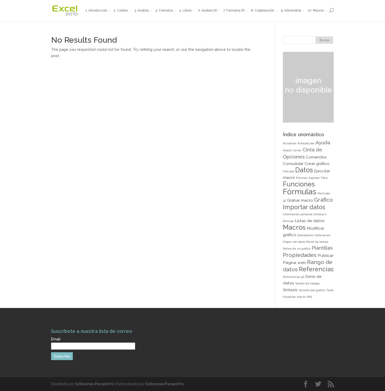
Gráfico (323, 199)
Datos (304, 170)
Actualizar (289, 143)
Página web (294, 262)
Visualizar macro (294, 296)
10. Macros (316, 10)
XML (309, 296)
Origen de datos (294, 241)
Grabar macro (300, 200)
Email (55, 339)
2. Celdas (121, 10)
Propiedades (300, 255)
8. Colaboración (262, 10)
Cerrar (297, 150)
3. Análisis (141, 10)
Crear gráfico (317, 163)
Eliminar (301, 177)
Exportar (314, 177)
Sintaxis (290, 289)
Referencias (316, 269)
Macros (294, 227)
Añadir (287, 150)
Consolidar (293, 163)
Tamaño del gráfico (312, 290)
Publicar (325, 255)
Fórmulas (299, 191)
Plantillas (322, 248)
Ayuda (323, 142)
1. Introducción (96, 10)
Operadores (305, 235)
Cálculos (288, 171)
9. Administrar (291, 10)
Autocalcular (306, 143)
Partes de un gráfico (297, 248)
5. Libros (185, 10)
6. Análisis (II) (207, 10)
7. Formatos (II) (233, 10)
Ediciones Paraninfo (94, 384)
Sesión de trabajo (307, 283)
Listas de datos (309, 220)
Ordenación (323, 235)
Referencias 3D (293, 276)
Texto (330, 290)
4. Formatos (164, 10)
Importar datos (304, 207)
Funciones (299, 184)
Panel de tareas (317, 241)
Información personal (297, 214)
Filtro (324, 177)
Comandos (316, 157)
